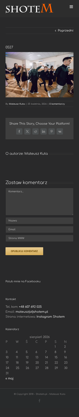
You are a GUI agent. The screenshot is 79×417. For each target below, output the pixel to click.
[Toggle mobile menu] (71, 7)
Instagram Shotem (51, 316)
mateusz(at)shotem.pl (32, 311)
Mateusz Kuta (17, 104)
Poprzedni (65, 30)
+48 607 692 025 (30, 306)
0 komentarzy (57, 104)
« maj (10, 378)
